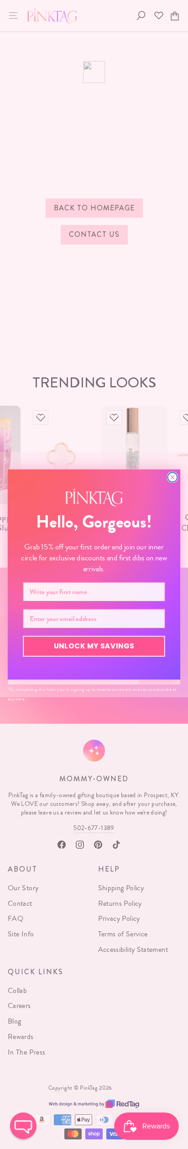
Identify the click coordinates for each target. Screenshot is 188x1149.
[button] (23, 1125)
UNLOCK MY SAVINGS (94, 646)
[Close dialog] (172, 477)
